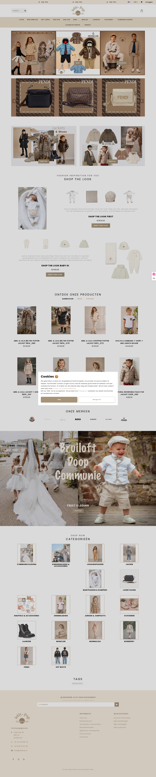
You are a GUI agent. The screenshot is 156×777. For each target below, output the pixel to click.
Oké (59, 399)
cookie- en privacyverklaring (64, 388)
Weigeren (83, 391)
